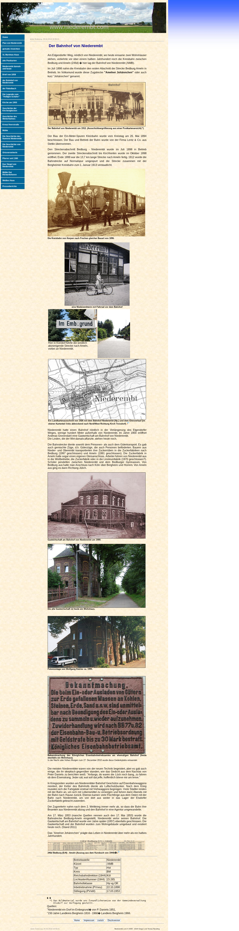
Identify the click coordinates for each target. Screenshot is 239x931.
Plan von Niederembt (12, 43)
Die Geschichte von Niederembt (11, 145)
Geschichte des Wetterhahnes (9, 117)
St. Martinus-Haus (10, 55)
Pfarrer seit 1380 (10, 158)
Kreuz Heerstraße (10, 124)
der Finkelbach (9, 88)
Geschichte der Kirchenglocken (9, 109)
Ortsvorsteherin (9, 152)
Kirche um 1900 (9, 102)
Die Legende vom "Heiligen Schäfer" (11, 95)
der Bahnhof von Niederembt (10, 81)
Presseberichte (9, 186)
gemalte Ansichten (11, 49)
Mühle (5, 130)
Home (5, 37)
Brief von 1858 (9, 74)
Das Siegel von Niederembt (9, 165)
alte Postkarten (9, 60)
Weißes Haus (8, 180)
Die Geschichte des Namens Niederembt (12, 137)
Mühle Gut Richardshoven (9, 173)
